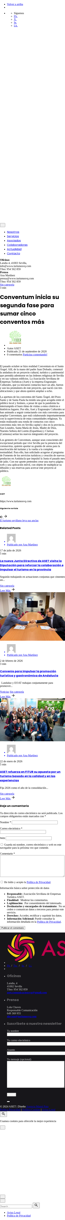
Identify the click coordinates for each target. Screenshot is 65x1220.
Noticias (4, 691)
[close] (2, 153)
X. (15, 19)
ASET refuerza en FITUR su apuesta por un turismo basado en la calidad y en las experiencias (30, 776)
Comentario (7, 853)
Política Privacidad (10, 194)
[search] (36, 1205)
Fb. (16, 16)
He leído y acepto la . (27, 882)
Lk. (16, 25)
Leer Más (5, 590)
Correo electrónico (11, 828)
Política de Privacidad (38, 882)
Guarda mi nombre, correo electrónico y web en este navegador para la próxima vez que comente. (30, 846)
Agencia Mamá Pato (37, 188)
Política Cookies (31, 194)
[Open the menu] (1, 36)
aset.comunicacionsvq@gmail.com (27, 992)
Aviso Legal (48, 194)
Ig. (15, 22)
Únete (10, 218)
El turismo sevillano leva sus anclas (19, 520)
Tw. (15, 965)
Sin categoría (7, 284)
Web (2, 838)
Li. (30, 965)
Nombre (5, 822)
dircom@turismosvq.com (21, 1016)
